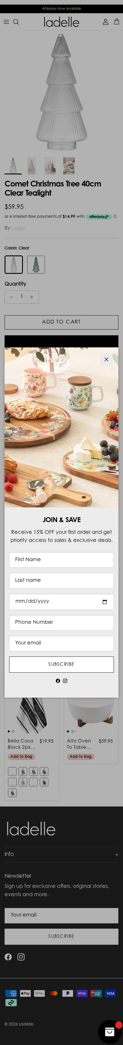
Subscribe (61, 664)
